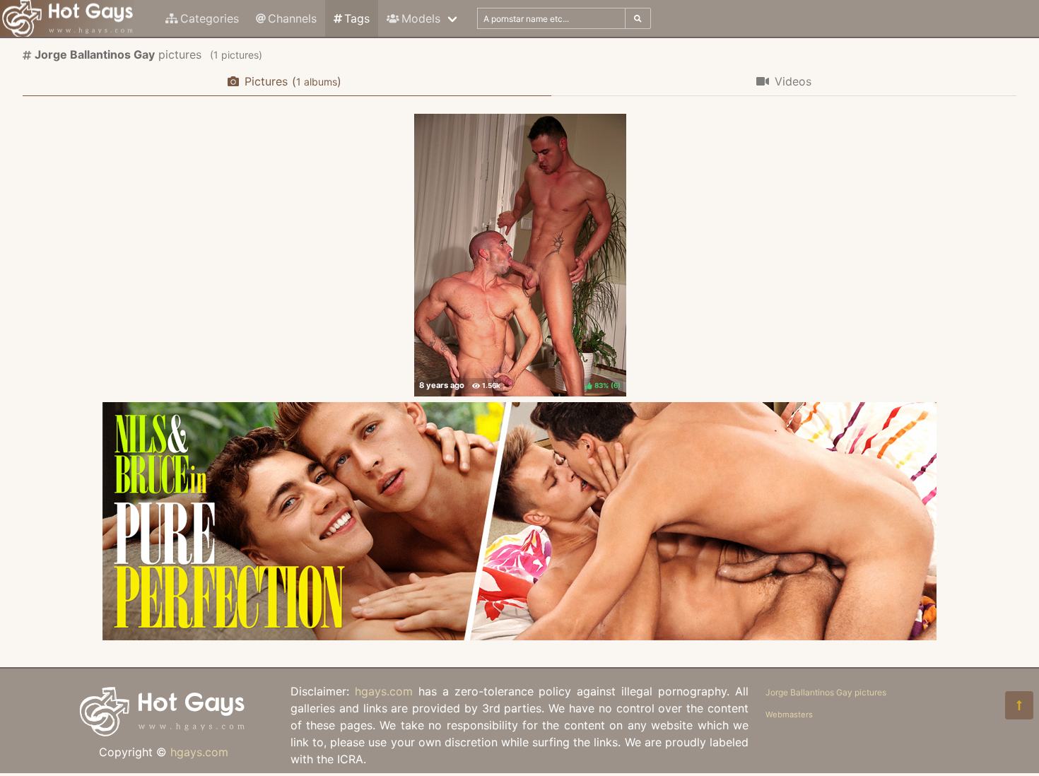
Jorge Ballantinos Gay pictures (825, 692)
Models (420, 18)
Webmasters (789, 714)
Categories (209, 18)
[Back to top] (1019, 705)
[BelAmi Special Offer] (519, 636)
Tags (357, 18)
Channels (292, 18)
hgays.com (199, 752)
